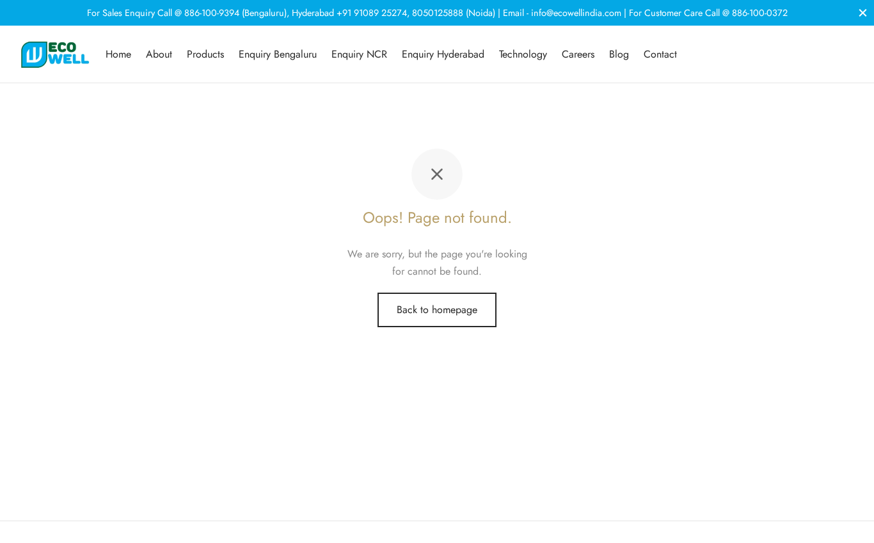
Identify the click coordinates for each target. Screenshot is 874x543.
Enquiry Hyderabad (443, 54)
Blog (619, 54)
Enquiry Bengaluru (278, 54)
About (159, 54)
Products (205, 54)
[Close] (863, 12)
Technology (523, 54)
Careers (578, 54)
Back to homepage (437, 309)
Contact (660, 54)
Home (118, 54)
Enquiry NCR (359, 54)
